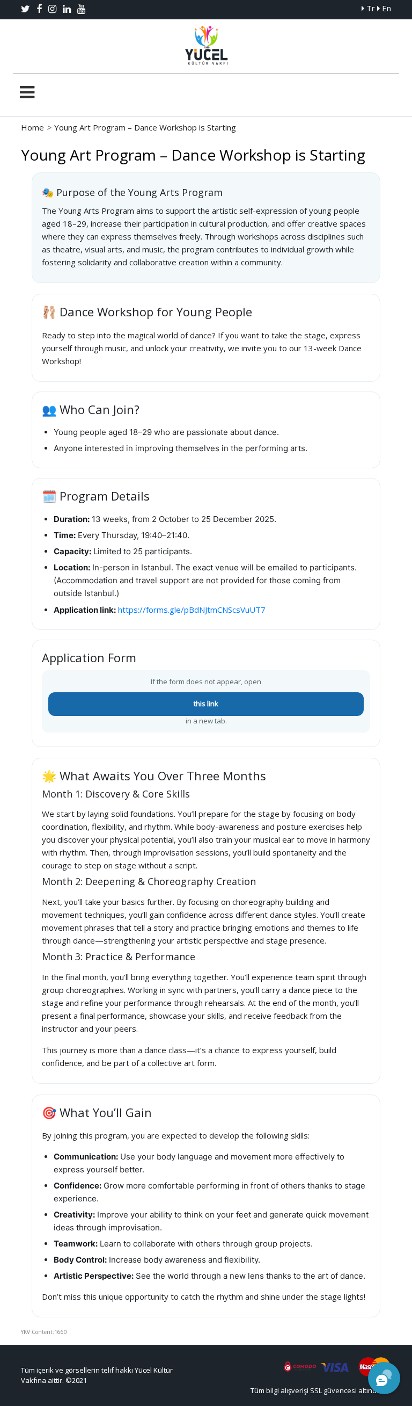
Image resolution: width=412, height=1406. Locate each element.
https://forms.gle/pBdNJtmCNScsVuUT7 (192, 609)
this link (206, 703)
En (385, 8)
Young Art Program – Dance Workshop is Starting (145, 127)
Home (32, 127)
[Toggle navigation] (27, 92)
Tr (369, 8)
